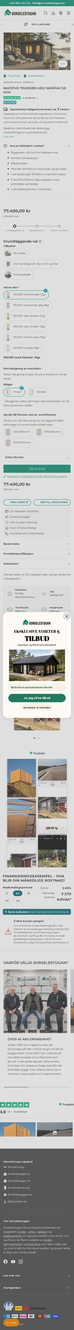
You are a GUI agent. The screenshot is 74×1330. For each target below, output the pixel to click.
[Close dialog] (67, 616)
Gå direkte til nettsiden (37, 707)
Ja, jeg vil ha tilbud (37, 698)
